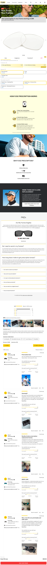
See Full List (23, 241)
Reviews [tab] (6, 342)
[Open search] (30, 2)
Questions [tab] (14, 342)
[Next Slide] (43, 323)
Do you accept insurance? (9, 290)
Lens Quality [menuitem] (6, 339)
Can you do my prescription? (10, 273)
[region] (23, 323)
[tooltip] (10, 329)
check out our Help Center (27, 295)
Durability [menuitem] (36, 339)
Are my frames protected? (9, 282)
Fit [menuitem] (23, 339)
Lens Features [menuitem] (29, 339)
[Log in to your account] (40, 2)
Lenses (8, 2)
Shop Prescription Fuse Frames (32, 204)
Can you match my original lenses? (11, 286)
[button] (45, 40)
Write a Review (39, 346)
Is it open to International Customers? (12, 278)
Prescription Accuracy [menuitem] (15, 339)
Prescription (14, 2)
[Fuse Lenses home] (2, 2)
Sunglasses (20, 2)
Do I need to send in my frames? (11, 269)
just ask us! (37, 227)
